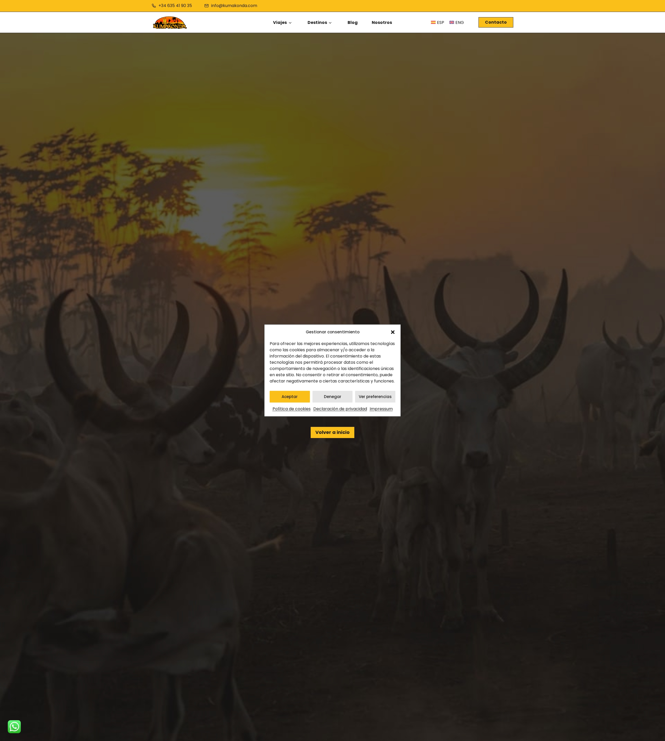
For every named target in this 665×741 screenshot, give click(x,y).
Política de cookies (291, 409)
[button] (392, 332)
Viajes (280, 22)
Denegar (332, 396)
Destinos (317, 22)
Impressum (381, 409)
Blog (353, 22)
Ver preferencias (375, 396)
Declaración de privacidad (340, 409)
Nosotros (382, 22)
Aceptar (290, 396)
